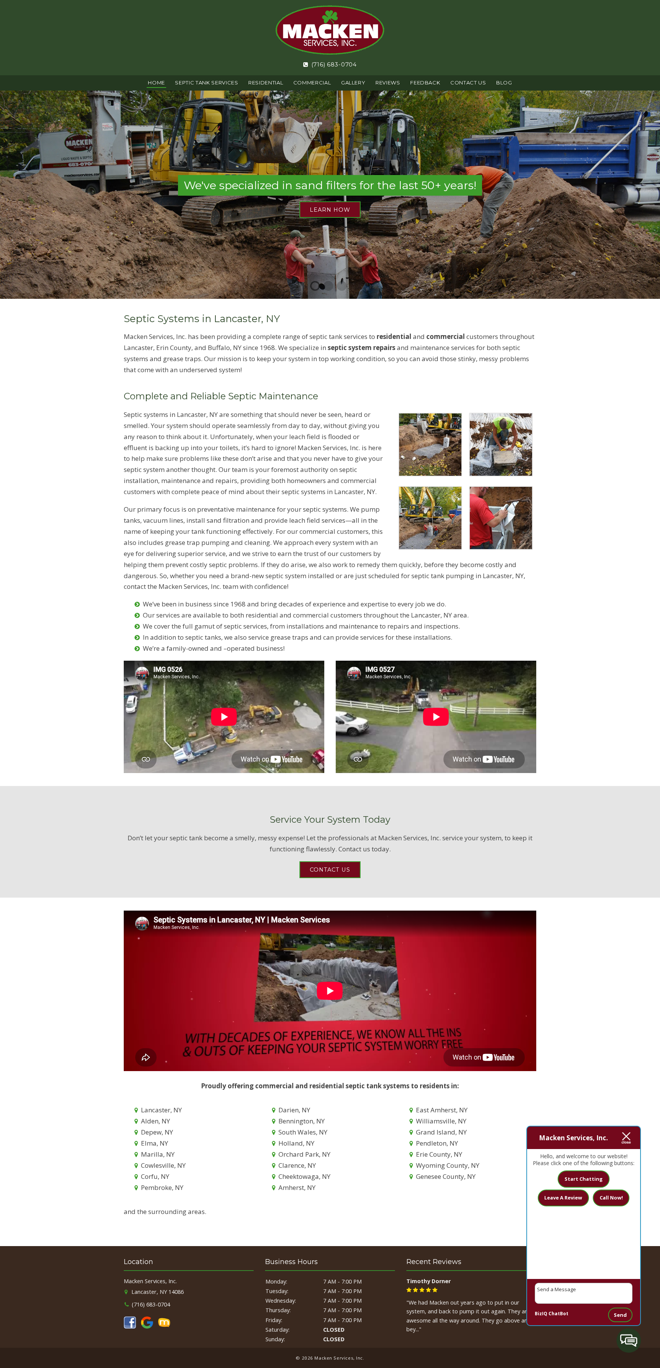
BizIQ (541, 1313)
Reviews (387, 82)
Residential (265, 82)
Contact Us (468, 82)
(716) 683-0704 (333, 64)
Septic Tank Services (206, 82)
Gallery (353, 82)
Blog (504, 82)
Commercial (312, 82)
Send (620, 1314)
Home (156, 82)
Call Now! (611, 1197)
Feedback (425, 82)
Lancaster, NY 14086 (157, 1291)
